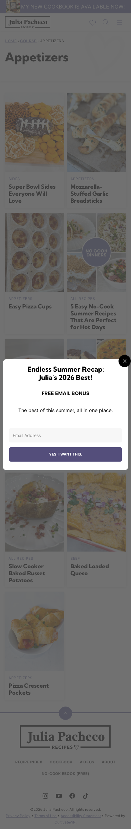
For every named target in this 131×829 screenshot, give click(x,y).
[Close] (125, 361)
